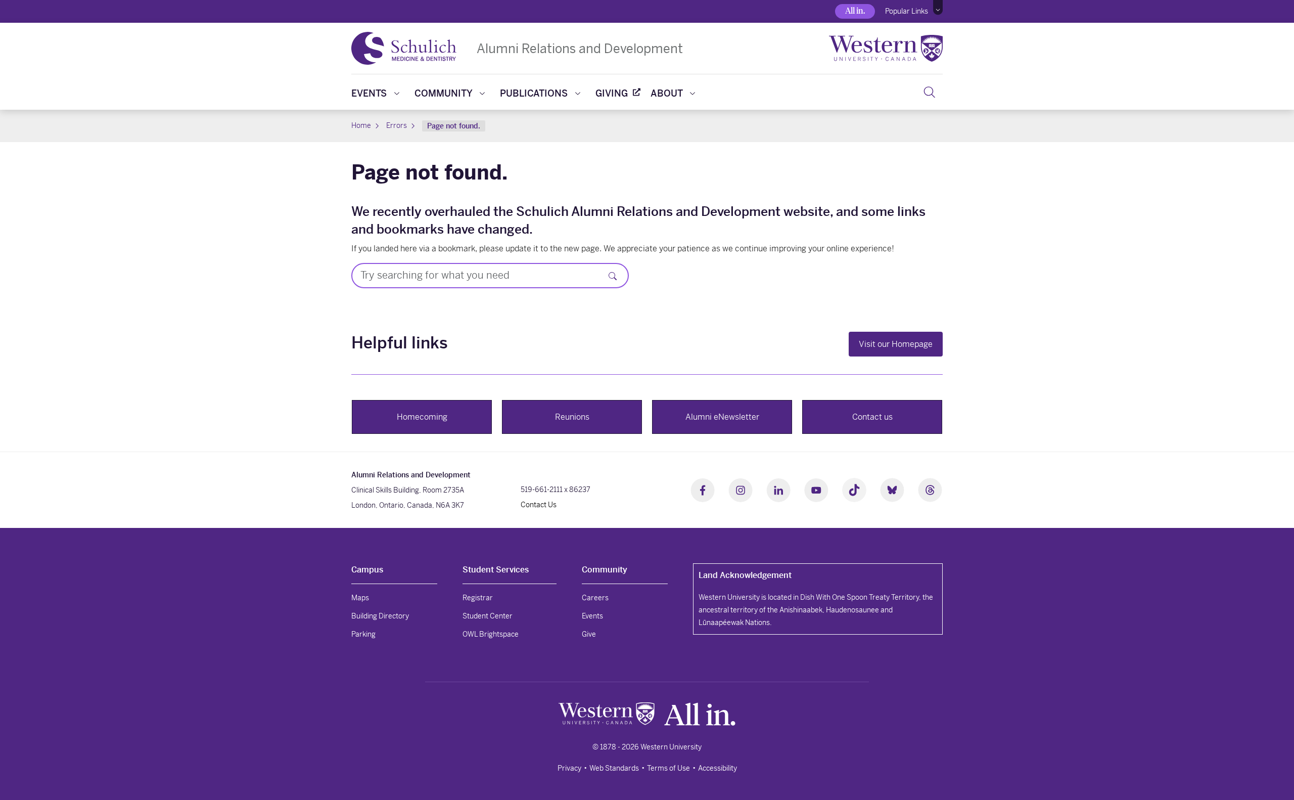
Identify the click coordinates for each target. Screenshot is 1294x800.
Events (369, 93)
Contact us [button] (872, 417)
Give (589, 634)
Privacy (569, 768)
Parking (363, 634)
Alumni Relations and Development (580, 48)
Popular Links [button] (906, 11)
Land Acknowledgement (745, 575)
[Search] (929, 92)
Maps (360, 597)
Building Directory (380, 615)
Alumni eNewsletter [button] (722, 417)
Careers (595, 597)
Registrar (478, 597)
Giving (611, 93)
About (667, 93)
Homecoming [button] (422, 417)
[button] (938, 7)
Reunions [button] (572, 417)
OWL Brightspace (491, 634)
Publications (534, 93)
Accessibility (717, 768)
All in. (855, 11)
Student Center (488, 615)
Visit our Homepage (896, 344)
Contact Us (539, 504)
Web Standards (614, 768)
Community (443, 93)
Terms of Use (668, 768)
